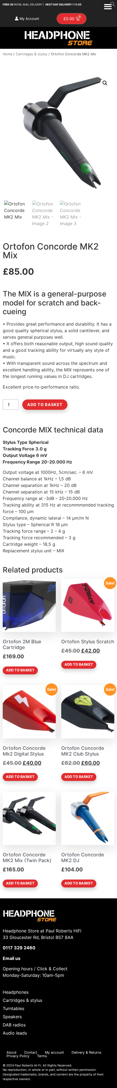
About (12, 1052)
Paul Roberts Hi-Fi (28, 1065)
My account (54, 1052)
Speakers (12, 1016)
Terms (42, 1056)
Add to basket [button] (20, 670)
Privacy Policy (18, 1056)
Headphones (16, 992)
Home (7, 54)
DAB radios (14, 1025)
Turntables (13, 1008)
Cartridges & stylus (31, 54)
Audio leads (15, 1033)
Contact (30, 1052)
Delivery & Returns (86, 1052)
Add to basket (45, 404)
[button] (113, 5)
